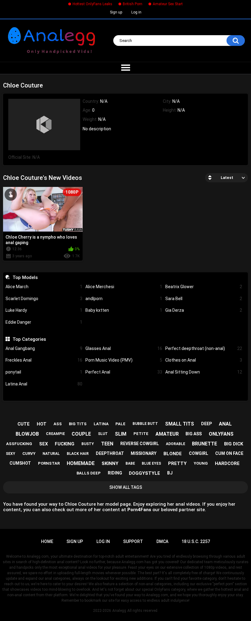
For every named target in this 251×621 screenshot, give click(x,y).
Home (47, 541)
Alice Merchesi (123, 286)
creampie (55, 434)
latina (101, 424)
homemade (81, 463)
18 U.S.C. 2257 (196, 541)
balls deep (89, 473)
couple (81, 434)
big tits (78, 424)
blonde (172, 453)
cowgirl (198, 453)
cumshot (20, 463)
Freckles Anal (44, 360)
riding (115, 472)
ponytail (44, 372)
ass (58, 424)
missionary (143, 453)
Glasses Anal (123, 348)
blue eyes (151, 463)
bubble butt (145, 424)
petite (140, 433)
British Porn (132, 4)
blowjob (27, 434)
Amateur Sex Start (168, 4)
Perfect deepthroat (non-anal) (203, 348)
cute (23, 424)
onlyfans (221, 434)
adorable (175, 444)
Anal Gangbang (44, 348)
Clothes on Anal (203, 360)
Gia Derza (203, 310)
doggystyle (144, 473)
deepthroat (110, 453)
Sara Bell (203, 298)
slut (103, 434)
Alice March (44, 286)
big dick (233, 444)
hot (42, 424)
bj (170, 472)
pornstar (49, 463)
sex (43, 444)
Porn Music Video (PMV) (123, 360)
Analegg (119, 610)
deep (206, 423)
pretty (177, 463)
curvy (29, 453)
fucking (64, 444)
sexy (10, 454)
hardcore (227, 463)
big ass (193, 433)
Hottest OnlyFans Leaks (92, 4)
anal (225, 424)
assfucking (19, 443)
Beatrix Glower (203, 286)
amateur (167, 434)
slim (120, 434)
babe (130, 463)
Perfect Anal (123, 372)
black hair (78, 454)
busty (87, 444)
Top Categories (29, 339)
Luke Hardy (44, 310)
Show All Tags (125, 487)
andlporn (123, 298)
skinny (110, 463)
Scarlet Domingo (44, 298)
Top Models (25, 277)
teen (107, 444)
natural (51, 454)
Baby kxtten (123, 310)
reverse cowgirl (139, 443)
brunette (204, 444)
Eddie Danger (44, 322)
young (201, 463)
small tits (179, 424)
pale (120, 424)
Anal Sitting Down (203, 372)
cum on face (229, 453)
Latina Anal (44, 383)
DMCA (162, 541)
